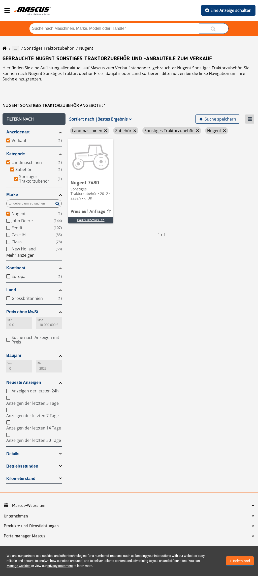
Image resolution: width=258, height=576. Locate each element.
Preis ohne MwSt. (22, 312)
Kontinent (15, 268)
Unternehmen (16, 516)
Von (10, 363)
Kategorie (15, 154)
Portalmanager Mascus (24, 536)
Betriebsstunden (22, 466)
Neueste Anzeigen (23, 382)
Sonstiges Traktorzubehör (49, 48)
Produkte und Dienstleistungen (31, 526)
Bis (39, 363)
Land (11, 290)
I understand (240, 561)
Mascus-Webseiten (28, 505)
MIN (10, 319)
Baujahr (13, 355)
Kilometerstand (21, 478)
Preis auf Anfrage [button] (88, 211)
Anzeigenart (17, 132)
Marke (12, 194)
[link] (90, 158)
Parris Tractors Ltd (91, 220)
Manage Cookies (18, 566)
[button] (34, 119)
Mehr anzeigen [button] (20, 255)
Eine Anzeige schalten (230, 10)
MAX (40, 319)
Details (12, 454)
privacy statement (60, 566)
